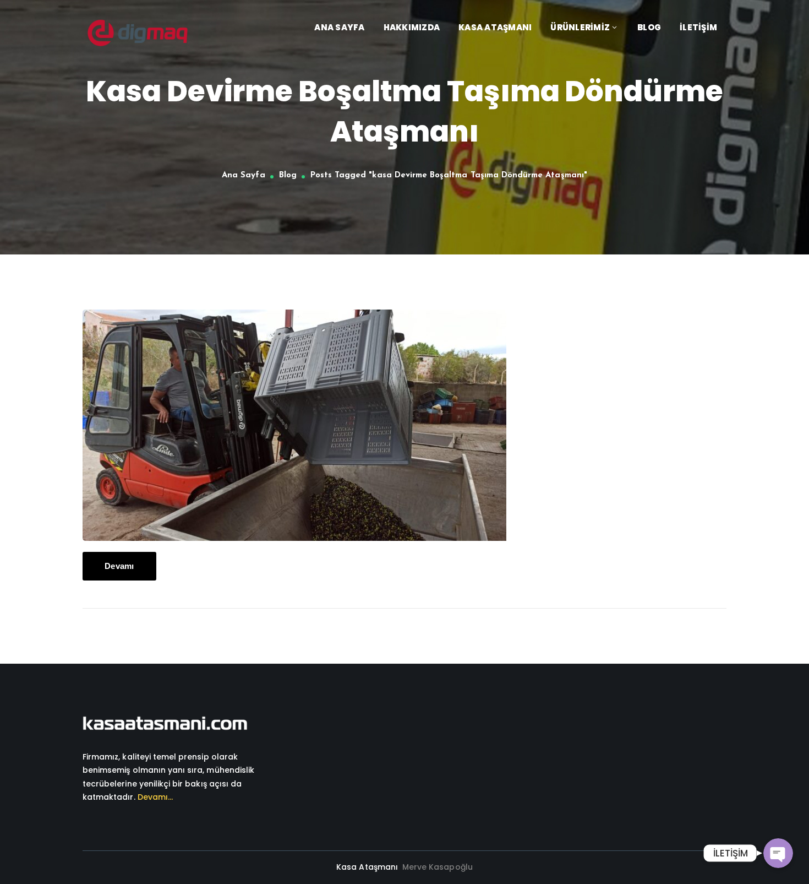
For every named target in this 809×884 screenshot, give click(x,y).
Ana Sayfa (243, 175)
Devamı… (155, 796)
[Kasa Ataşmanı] (138, 32)
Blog (288, 175)
